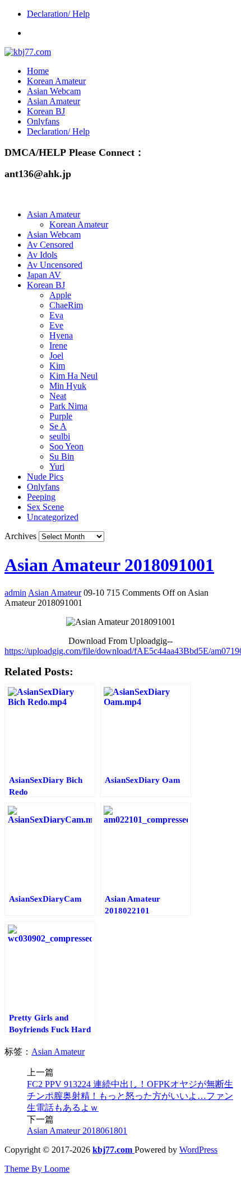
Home (38, 71)
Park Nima (68, 406)
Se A (58, 426)
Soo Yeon (66, 446)
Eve (56, 325)
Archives (20, 536)
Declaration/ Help (58, 13)
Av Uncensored (54, 265)
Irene (58, 345)
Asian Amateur (53, 101)
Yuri (56, 466)
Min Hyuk (67, 386)
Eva (56, 315)
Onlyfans (43, 121)
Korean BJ (46, 111)
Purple (60, 416)
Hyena (61, 335)
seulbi (59, 436)
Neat (57, 396)
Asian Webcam (54, 91)
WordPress (198, 1149)
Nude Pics (45, 476)
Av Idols (42, 254)
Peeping (41, 497)
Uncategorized (52, 517)
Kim (57, 365)
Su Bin (61, 456)
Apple (60, 295)
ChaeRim (66, 305)
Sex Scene (45, 507)
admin (15, 592)
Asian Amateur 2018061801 (77, 1130)
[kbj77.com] (27, 52)
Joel (56, 355)
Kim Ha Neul (73, 376)
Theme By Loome (36, 1168)
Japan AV (44, 275)
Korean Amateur (56, 81)
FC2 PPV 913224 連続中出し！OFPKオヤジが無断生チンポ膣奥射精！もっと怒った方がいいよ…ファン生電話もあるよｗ (130, 1095)
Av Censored (50, 244)
